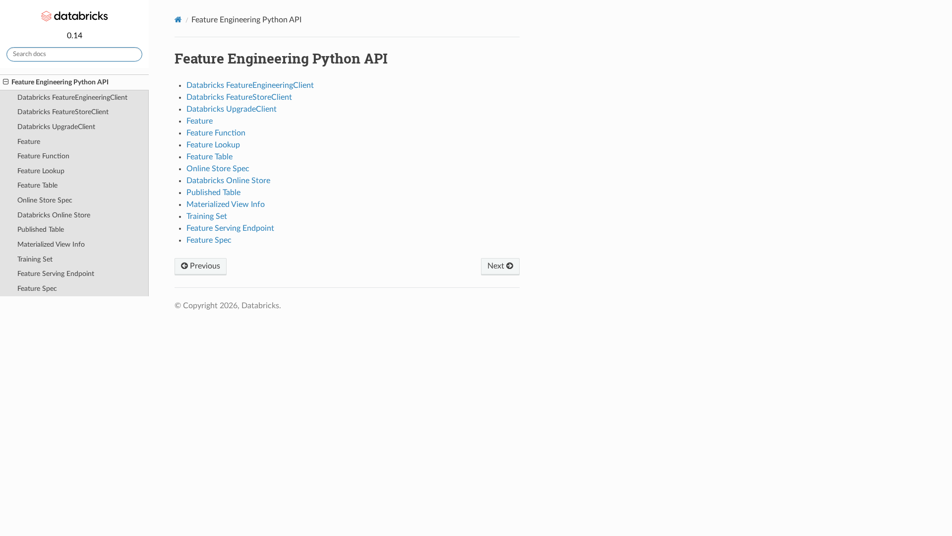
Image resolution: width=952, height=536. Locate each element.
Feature (28, 141)
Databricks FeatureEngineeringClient (72, 97)
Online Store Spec (44, 200)
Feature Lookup (40, 171)
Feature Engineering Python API (60, 82)
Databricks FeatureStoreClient (63, 112)
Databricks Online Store (53, 215)
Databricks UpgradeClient (56, 127)
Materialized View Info (51, 244)
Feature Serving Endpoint (55, 273)
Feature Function (43, 156)
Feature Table (37, 185)
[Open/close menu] (5, 82)
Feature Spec (37, 288)
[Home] (178, 19)
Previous (204, 266)
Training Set (35, 259)
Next (496, 266)
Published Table (40, 229)
